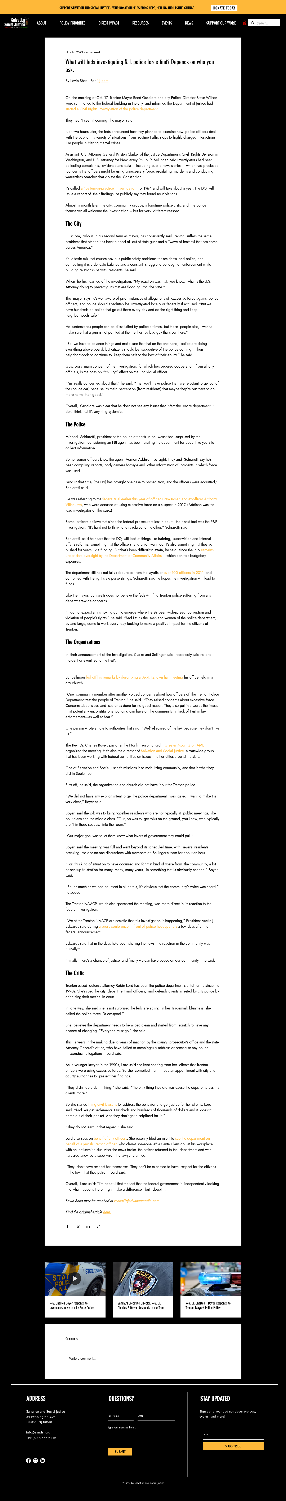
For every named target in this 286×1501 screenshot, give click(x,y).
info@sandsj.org (38, 1432)
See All (237, 1254)
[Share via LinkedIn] (88, 1226)
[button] (245, 23)
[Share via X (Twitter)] (78, 1226)
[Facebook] (28, 1460)
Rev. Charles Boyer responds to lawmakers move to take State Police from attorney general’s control (72, 1305)
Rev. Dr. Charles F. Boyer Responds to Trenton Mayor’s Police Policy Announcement (208, 1305)
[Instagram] (35, 1460)
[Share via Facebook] (68, 1226)
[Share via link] (98, 1226)
